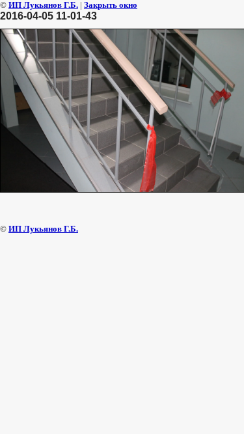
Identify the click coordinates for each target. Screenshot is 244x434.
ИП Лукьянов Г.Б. (43, 5)
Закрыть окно (110, 5)
